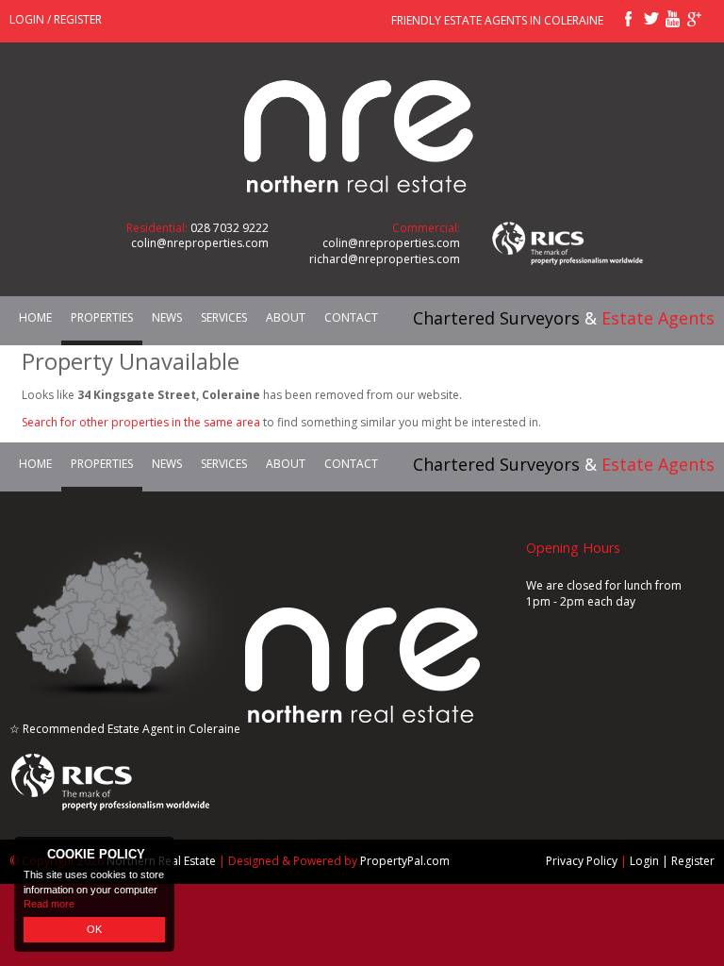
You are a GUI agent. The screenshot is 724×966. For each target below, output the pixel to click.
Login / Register (55, 19)
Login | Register (672, 861)
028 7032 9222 (229, 228)
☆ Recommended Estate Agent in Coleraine (124, 729)
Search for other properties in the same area (141, 422)
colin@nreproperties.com (200, 243)
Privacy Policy (581, 861)
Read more (49, 903)
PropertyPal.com (405, 861)
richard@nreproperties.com (384, 259)
